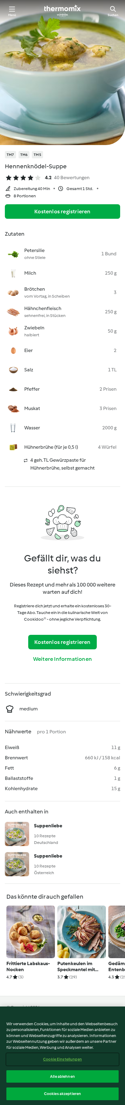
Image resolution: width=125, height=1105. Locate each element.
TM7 (10, 155)
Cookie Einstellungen (62, 1059)
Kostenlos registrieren (62, 211)
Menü (12, 15)
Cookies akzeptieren (62, 1093)
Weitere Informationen (62, 659)
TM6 (24, 155)
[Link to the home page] (62, 11)
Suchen (113, 15)
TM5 (37, 155)
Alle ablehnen (62, 1076)
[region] (62, 1055)
